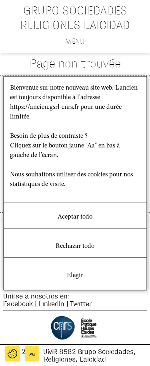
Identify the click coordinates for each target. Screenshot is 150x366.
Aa (32, 354)
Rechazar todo (75, 246)
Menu (75, 41)
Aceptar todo (75, 216)
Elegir (75, 275)
